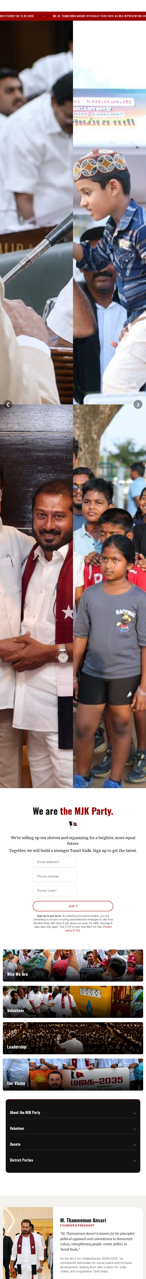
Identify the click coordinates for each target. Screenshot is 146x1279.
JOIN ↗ (73, 906)
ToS (77, 930)
